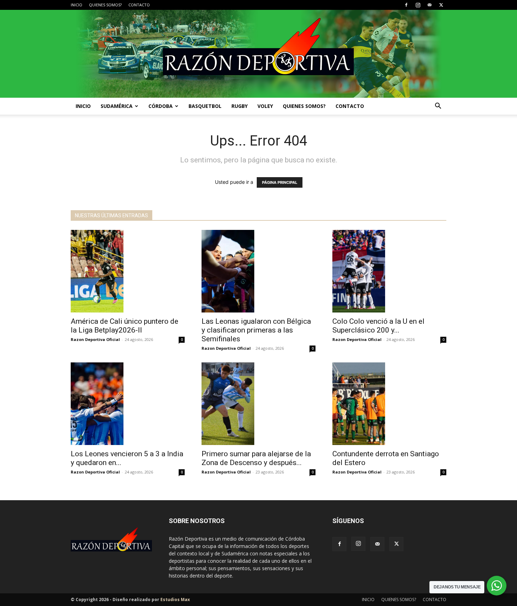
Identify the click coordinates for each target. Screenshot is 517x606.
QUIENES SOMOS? (105, 4)
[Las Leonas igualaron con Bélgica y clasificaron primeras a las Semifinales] (258, 271)
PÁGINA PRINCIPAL (279, 182)
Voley (265, 106)
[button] (437, 106)
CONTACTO (139, 4)
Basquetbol (205, 106)
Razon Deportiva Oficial (95, 339)
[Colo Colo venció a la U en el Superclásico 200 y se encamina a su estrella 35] (389, 271)
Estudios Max (175, 599)
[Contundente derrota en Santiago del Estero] (389, 403)
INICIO (76, 4)
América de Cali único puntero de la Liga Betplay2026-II (124, 325)
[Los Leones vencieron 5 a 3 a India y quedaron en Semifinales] (128, 403)
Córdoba (160, 106)
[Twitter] (441, 5)
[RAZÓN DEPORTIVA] (258, 54)
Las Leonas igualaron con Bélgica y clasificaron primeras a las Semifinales (256, 330)
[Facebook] (406, 5)
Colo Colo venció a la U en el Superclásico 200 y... (378, 325)
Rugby (239, 106)
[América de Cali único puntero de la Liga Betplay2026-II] (128, 271)
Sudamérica (117, 106)
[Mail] (429, 5)
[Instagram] (418, 5)
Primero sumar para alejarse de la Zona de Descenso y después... (256, 458)
